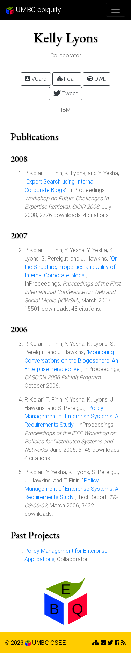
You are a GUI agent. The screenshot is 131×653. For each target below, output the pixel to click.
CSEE (58, 643)
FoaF (70, 79)
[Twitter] (110, 643)
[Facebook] (117, 643)
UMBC (40, 643)
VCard (38, 79)
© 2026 (15, 643)
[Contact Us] (95, 643)
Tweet (69, 93)
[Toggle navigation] (115, 10)
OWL (99, 79)
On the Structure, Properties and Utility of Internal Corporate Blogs (71, 267)
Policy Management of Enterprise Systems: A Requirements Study (71, 416)
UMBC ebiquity (37, 10)
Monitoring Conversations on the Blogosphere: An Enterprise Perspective (71, 360)
